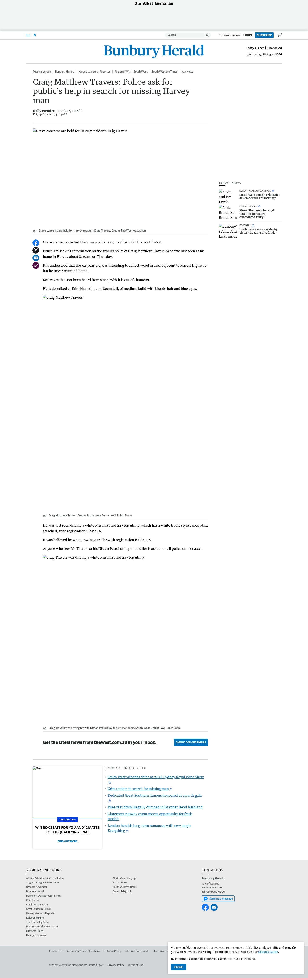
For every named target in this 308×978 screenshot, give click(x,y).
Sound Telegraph (122, 891)
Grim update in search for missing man (138, 789)
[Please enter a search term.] (207, 35)
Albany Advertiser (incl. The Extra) (45, 878)
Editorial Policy (112, 951)
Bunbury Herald (64, 71)
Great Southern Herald (38, 908)
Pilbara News (120, 882)
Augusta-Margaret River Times (43, 882)
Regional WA (121, 71)
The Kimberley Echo (37, 922)
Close (178, 967)
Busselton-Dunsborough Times (43, 895)
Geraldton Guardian (37, 904)
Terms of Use (135, 964)
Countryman (33, 900)
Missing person (42, 71)
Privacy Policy (115, 964)
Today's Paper (255, 47)
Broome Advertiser (36, 886)
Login (247, 35)
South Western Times (164, 71)
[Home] (35, 35)
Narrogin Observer (36, 935)
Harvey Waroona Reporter (40, 913)
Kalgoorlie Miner (35, 917)
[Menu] (28, 35)
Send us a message (221, 898)
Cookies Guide (268, 952)
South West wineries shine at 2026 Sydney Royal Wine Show (156, 777)
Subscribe (264, 35)
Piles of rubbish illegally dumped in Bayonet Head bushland (155, 807)
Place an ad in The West (167, 951)
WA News (187, 71)
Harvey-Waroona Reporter (94, 71)
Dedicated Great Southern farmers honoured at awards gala (155, 795)
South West (141, 71)
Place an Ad (274, 47)
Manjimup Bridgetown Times (42, 926)
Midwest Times (34, 930)
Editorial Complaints (137, 951)
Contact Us (55, 951)
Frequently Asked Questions (83, 951)
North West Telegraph (125, 878)
